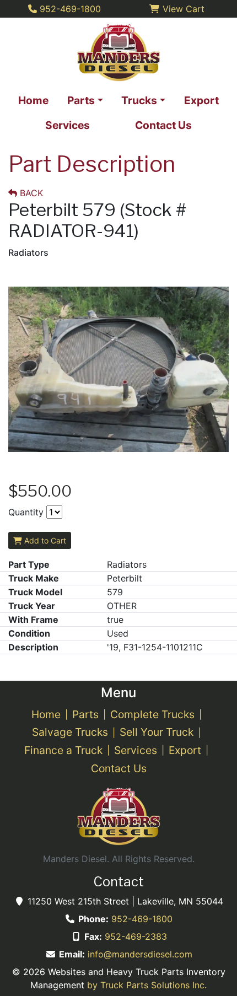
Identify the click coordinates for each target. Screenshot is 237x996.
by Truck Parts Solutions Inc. (147, 984)
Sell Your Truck (156, 732)
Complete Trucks (152, 714)
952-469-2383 (136, 936)
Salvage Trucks (70, 732)
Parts (85, 714)
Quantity (26, 512)
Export (185, 750)
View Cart (182, 8)
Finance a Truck (63, 750)
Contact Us (119, 768)
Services (135, 750)
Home (46, 714)
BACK (30, 192)
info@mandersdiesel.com (140, 954)
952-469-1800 (142, 918)
